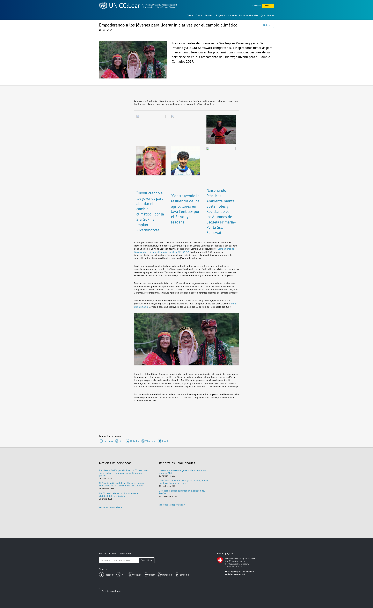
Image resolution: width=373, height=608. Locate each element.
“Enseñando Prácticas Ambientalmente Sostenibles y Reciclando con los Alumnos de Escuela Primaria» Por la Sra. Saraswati (221, 211)
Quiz (263, 15)
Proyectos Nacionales (226, 15)
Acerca (190, 15)
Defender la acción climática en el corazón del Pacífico (182, 492)
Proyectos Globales (248, 15)
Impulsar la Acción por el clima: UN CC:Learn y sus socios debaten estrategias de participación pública (124, 473)
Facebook (109, 574)
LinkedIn (184, 574)
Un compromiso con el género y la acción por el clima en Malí (182, 471)
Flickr (152, 574)
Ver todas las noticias (109, 507)
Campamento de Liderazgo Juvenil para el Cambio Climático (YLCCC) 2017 (184, 250)
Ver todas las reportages (171, 504)
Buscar (270, 15)
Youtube (137, 574)
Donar (268, 5)
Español (255, 5)
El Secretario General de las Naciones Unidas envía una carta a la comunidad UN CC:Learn (121, 484)
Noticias (267, 24)
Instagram (167, 574)
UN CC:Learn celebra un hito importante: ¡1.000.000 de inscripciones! (119, 494)
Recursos (209, 15)
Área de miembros (111, 591)
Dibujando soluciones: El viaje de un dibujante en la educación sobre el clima (184, 482)
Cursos (199, 15)
